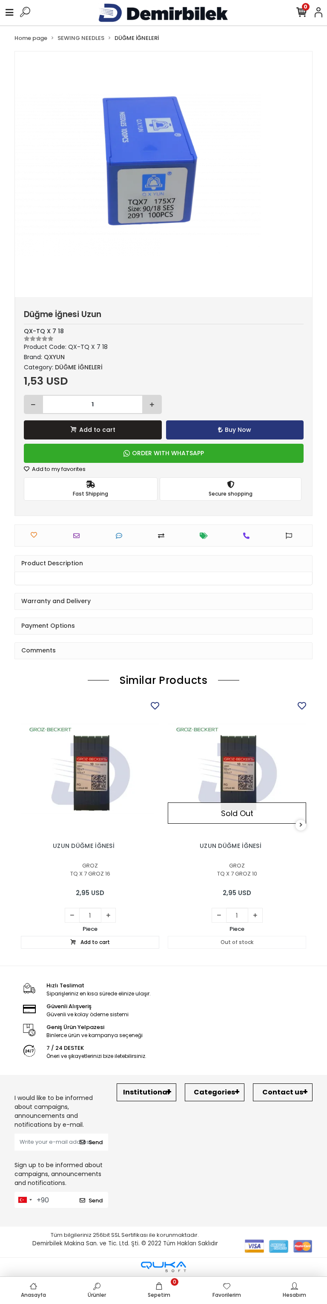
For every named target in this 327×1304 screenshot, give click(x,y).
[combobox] (24, 1200)
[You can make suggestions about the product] (291, 535)
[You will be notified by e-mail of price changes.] (206, 535)
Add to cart (97, 429)
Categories (214, 1092)
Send (96, 1142)
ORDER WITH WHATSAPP (168, 453)
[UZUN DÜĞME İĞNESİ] (90, 769)
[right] (301, 825)
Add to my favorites (58, 469)
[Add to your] (163, 535)
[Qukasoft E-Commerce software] (163, 1266)
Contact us (282, 1092)
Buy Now (238, 429)
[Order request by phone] (248, 535)
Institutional (146, 1092)
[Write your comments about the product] (121, 535)
